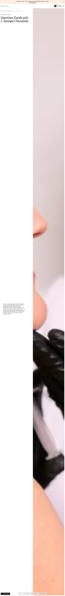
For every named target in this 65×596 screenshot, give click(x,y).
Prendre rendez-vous (42, 593)
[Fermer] (63, 1)
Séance (20, 593)
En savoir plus (32, 2)
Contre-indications (34, 593)
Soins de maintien (26, 593)
